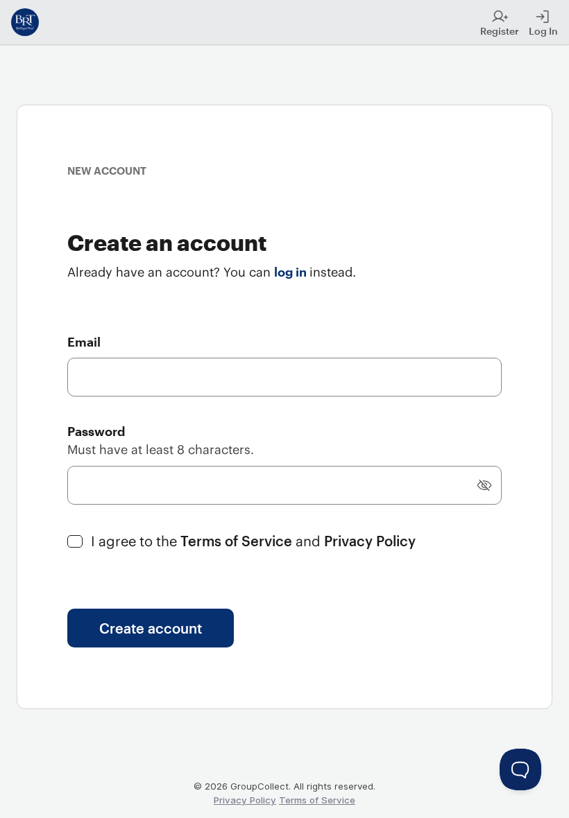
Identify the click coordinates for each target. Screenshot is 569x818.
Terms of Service (238, 540)
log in (291, 271)
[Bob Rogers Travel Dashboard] (25, 22)
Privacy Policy (370, 540)
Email (84, 341)
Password (96, 431)
